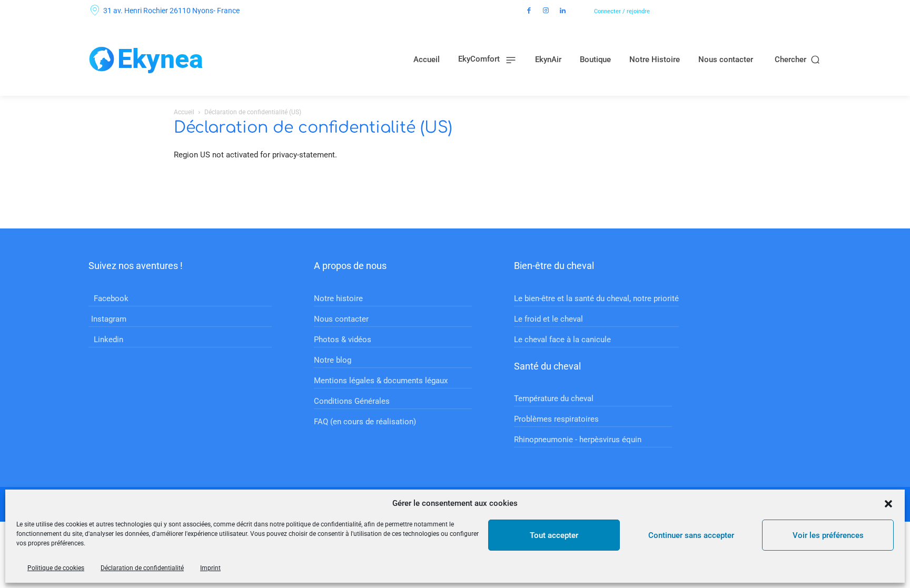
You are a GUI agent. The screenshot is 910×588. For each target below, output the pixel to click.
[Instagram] (546, 11)
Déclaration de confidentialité (142, 568)
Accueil (184, 112)
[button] (888, 504)
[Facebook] (529, 11)
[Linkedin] (563, 11)
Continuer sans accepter (691, 535)
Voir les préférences (828, 535)
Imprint (210, 568)
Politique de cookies (55, 568)
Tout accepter (554, 535)
